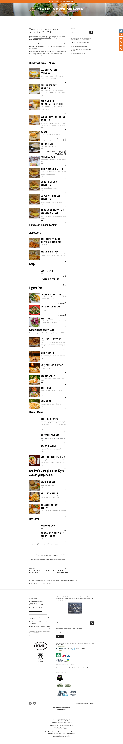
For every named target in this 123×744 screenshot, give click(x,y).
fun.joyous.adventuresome (88, 703)
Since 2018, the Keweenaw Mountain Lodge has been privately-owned (61, 731)
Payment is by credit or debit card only (45, 46)
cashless (42, 617)
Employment (42, 607)
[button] (71, 18)
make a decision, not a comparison (61, 707)
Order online (47, 38)
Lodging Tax (31, 631)
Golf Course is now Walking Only (78, 53)
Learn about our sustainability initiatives (38, 614)
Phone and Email (33, 598)
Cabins (35, 19)
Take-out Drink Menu (52, 555)
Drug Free (31, 626)
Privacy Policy (32, 635)
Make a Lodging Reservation (66, 1)
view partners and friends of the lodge (65, 664)
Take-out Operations (40, 55)
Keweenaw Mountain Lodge (60, 8)
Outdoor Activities (44, 19)
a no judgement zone (61, 709)
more (42, 80)
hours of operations (39, 38)
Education (59, 19)
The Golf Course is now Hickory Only (79, 46)
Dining (53, 19)
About (66, 19)
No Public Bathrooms (34, 621)
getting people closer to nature (64, 727)
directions (40, 601)
